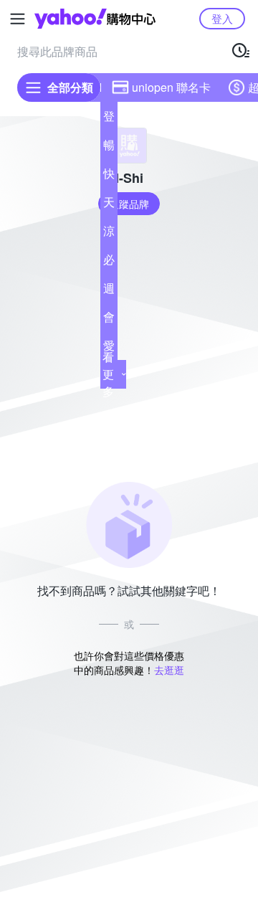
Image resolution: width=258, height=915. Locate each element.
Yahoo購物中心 (95, 19)
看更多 (108, 374)
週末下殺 (109, 291)
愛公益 (109, 348)
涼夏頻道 (109, 233)
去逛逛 (169, 670)
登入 (222, 18)
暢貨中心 (109, 147)
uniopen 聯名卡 (171, 87)
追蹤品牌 (129, 203)
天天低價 (109, 205)
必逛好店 (109, 262)
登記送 (109, 119)
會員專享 (109, 319)
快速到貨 (109, 176)
